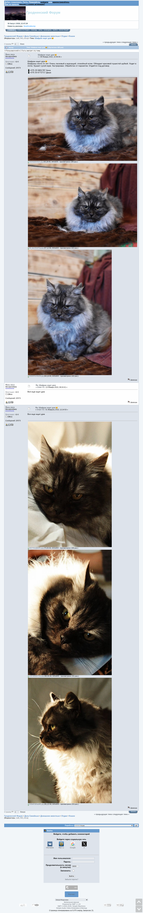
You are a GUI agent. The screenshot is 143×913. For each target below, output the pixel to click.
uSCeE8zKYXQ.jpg (36, 676)
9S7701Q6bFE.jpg (36, 548)
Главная (12, 30)
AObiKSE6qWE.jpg (36, 804)
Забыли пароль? (71, 879)
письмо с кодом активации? (32, 4)
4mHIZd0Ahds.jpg (36, 162)
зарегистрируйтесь (61, 2)
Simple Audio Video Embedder (67, 908)
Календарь (47, 30)
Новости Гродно (23, 30)
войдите (44, 2)
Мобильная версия (71, 902)
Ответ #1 (40, 387)
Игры (40, 30)
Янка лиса (10, 54)
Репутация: (9, 62)
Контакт (71, 894)
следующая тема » (129, 42)
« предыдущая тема (112, 42)
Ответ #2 (40, 410)
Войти (55, 30)
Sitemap (84, 908)
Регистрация (63, 30)
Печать (133, 44)
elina (26, 38)
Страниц (8, 44)
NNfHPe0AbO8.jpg (36, 376)
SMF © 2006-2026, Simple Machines (71, 906)
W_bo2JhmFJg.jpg (36, 248)
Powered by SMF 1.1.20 (71, 904)
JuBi (17, 38)
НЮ (21, 38)
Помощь (34, 30)
